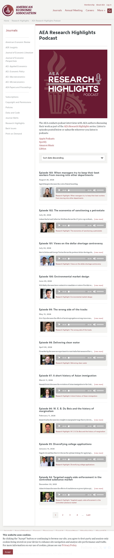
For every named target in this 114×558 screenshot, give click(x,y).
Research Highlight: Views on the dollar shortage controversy (78, 264)
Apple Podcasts (46, 139)
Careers (90, 10)
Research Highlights (20, 21)
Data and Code (13, 113)
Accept (8, 552)
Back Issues (11, 128)
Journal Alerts (12, 118)
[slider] (101, 189)
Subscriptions (12, 97)
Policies (9, 107)
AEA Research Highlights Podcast (46, 21)
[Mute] (94, 190)
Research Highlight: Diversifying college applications (75, 465)
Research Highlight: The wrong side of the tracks (74, 330)
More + (101, 10)
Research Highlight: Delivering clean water (71, 363)
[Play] (59, 190)
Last (88, 515)
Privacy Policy (69, 545)
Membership (89, 5)
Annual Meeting (74, 10)
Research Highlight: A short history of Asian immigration (76, 396)
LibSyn (42, 149)
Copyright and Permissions (18, 102)
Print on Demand (14, 133)
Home (6, 21)
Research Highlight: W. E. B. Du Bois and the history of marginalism (80, 431)
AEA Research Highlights (76, 126)
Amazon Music (46, 145)
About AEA (100, 5)
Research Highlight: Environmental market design (74, 297)
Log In (108, 5)
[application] (81, 190)
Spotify (43, 142)
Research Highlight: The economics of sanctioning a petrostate (79, 231)
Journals (57, 10)
